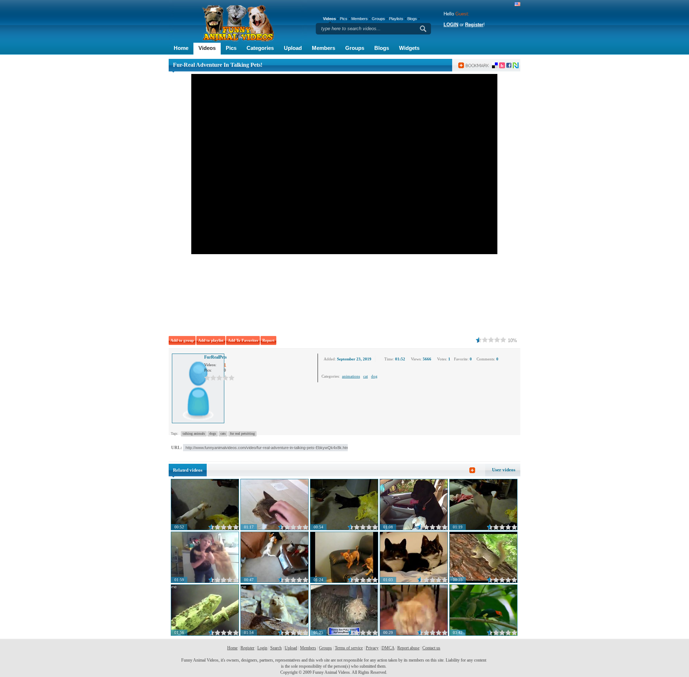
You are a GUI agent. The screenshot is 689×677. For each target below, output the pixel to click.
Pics (231, 48)
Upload (293, 48)
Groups (354, 48)
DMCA (387, 647)
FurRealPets (215, 357)
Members (323, 48)
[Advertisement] (269, 294)
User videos (503, 469)
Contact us (431, 647)
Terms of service (349, 647)
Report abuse (408, 647)
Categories (260, 48)
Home (181, 48)
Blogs (381, 48)
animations (351, 376)
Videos (207, 48)
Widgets (409, 48)
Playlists (396, 19)
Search (276, 647)
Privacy (372, 647)
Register (474, 24)
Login (262, 647)
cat (365, 376)
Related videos (187, 470)
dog (374, 376)
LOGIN (451, 24)
